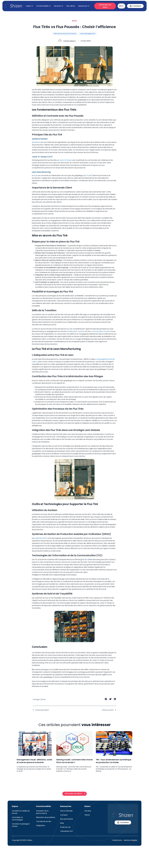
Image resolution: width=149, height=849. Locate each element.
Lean (36, 175)
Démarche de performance (65, 33)
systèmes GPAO (41, 538)
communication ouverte (100, 331)
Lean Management (87, 33)
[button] (106, 699)
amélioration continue (76, 331)
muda (89, 175)
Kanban (37, 142)
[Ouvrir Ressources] (89, 6)
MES (86, 559)
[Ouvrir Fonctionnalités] (50, 6)
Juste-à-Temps (65, 160)
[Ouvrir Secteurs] (62, 6)
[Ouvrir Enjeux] (32, 6)
